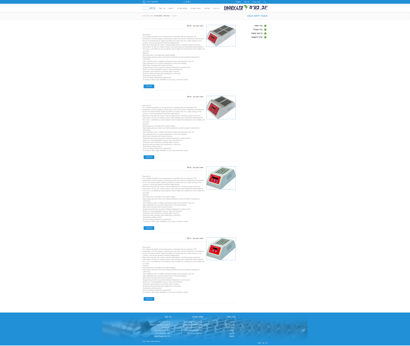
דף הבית (216, 8)
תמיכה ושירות (196, 8)
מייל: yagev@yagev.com (162, 336)
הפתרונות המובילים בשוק (194, 333)
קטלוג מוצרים (256, 2)
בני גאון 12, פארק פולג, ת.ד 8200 (159, 325)
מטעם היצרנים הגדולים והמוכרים (192, 325)
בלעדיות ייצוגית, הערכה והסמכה (192, 322)
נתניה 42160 (166, 327)
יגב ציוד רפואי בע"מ (164, 322)
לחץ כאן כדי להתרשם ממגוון (193, 330)
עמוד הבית (166, 16)
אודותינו (207, 8)
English (238, 2)
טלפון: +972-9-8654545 (162, 330)
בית (265, 2)
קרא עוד (149, 86)
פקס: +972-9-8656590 (162, 333)
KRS (266, 343)
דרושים (171, 8)
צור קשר (246, 2)
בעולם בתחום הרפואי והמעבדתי (192, 327)
